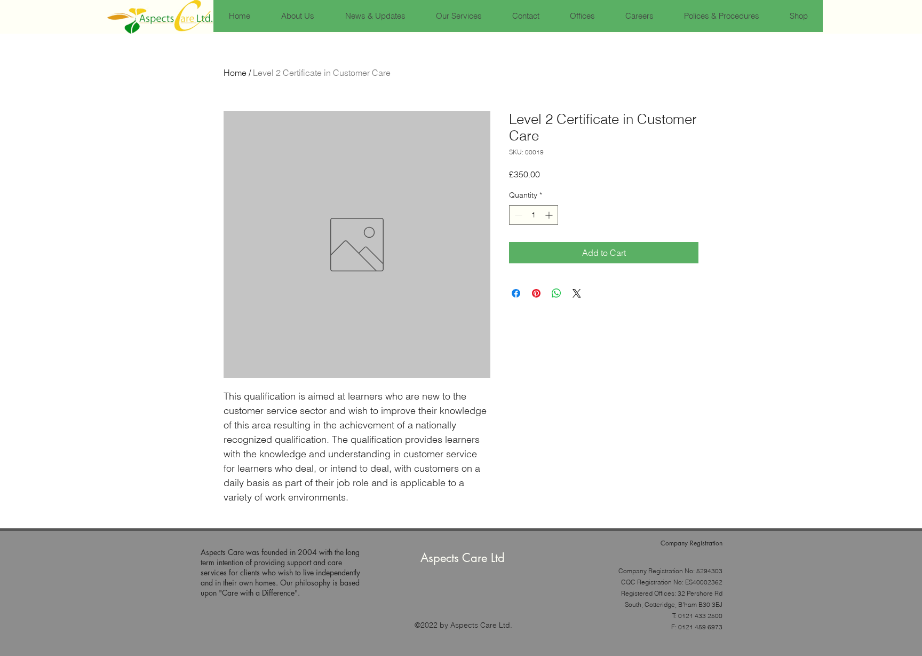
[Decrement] (517, 215)
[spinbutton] (533, 215)
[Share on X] (576, 293)
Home (235, 72)
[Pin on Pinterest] (536, 293)
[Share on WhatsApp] (556, 293)
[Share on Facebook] (516, 293)
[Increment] (550, 215)
